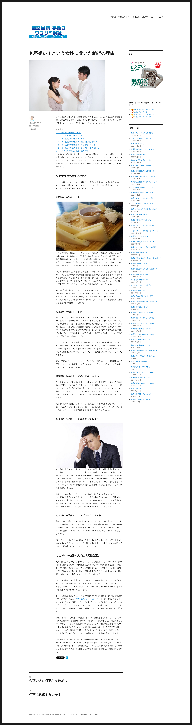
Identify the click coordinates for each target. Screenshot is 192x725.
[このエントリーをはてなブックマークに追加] (67, 657)
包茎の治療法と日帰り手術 (139, 214)
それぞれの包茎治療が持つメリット (142, 361)
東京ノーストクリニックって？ (144, 114)
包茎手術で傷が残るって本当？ (141, 329)
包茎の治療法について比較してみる (142, 372)
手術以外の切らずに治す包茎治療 (142, 204)
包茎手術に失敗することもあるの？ (142, 193)
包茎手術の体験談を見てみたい (141, 378)
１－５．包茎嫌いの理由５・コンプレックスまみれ (77, 148)
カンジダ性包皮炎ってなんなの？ (142, 138)
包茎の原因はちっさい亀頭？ (140, 274)
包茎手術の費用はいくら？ (139, 263)
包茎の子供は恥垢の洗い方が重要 (142, 296)
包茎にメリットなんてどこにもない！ (143, 133)
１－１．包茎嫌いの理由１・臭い (70, 135)
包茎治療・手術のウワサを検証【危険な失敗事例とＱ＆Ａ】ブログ (136, 17)
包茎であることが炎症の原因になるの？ (144, 209)
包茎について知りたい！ (139, 144)
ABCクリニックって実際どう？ (144, 110)
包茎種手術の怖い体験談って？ (141, 155)
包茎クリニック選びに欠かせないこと (143, 356)
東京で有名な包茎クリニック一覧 (142, 187)
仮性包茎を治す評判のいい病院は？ (142, 149)
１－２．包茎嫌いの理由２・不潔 (70, 138)
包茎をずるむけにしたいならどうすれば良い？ (146, 258)
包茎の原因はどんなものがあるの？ (142, 383)
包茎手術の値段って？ (138, 291)
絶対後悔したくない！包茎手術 (141, 285)
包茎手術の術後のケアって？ (140, 307)
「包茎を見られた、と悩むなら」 (87, 599)
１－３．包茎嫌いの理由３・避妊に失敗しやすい (76, 142)
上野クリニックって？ (141, 112)
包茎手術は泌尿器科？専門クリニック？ (144, 182)
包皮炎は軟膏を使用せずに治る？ (142, 160)
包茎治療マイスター (35, 123)
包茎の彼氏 (33, 129)
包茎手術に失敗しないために (140, 236)
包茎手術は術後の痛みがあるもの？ (142, 334)
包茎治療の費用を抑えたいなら (141, 394)
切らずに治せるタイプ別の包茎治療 (142, 225)
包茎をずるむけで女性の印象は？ (142, 220)
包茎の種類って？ (137, 389)
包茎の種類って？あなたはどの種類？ (143, 318)
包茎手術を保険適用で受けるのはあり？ (144, 350)
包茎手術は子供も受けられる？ (141, 399)
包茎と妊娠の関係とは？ (139, 253)
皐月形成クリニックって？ (142, 117)
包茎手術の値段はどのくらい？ (141, 340)
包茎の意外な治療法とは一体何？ (142, 165)
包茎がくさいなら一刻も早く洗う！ (142, 242)
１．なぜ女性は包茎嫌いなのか (68, 132)
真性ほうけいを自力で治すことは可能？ (144, 247)
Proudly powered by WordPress (86, 714)
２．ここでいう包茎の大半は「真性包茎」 (73, 151)
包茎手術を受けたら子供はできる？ (142, 323)
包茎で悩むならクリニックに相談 (142, 198)
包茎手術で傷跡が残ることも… (141, 367)
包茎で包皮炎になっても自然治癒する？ (144, 269)
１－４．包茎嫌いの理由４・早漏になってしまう (76, 145)
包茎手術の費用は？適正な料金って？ (143, 171)
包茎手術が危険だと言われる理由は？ (143, 312)
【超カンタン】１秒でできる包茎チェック (145, 231)
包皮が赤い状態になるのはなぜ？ (142, 345)
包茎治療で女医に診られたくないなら (143, 176)
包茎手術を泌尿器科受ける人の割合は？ (144, 301)
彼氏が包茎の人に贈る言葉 (139, 280)
